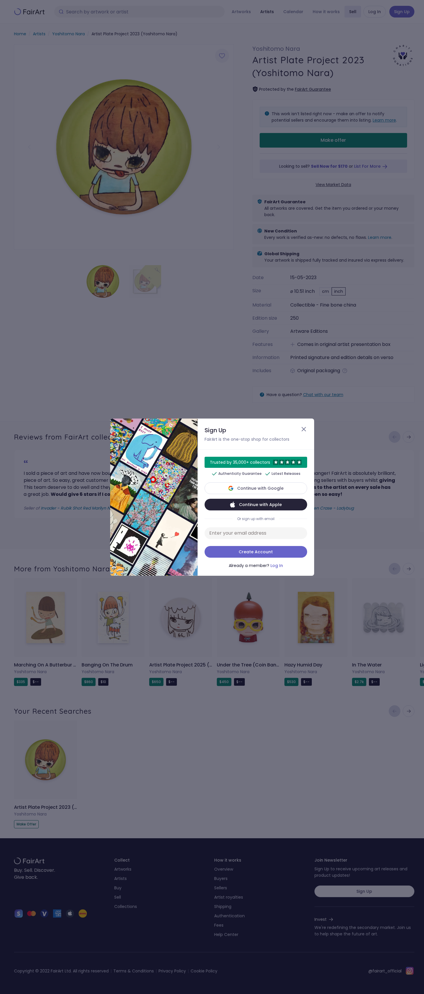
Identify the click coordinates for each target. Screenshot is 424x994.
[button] (212, 497)
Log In (276, 565)
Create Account (256, 552)
